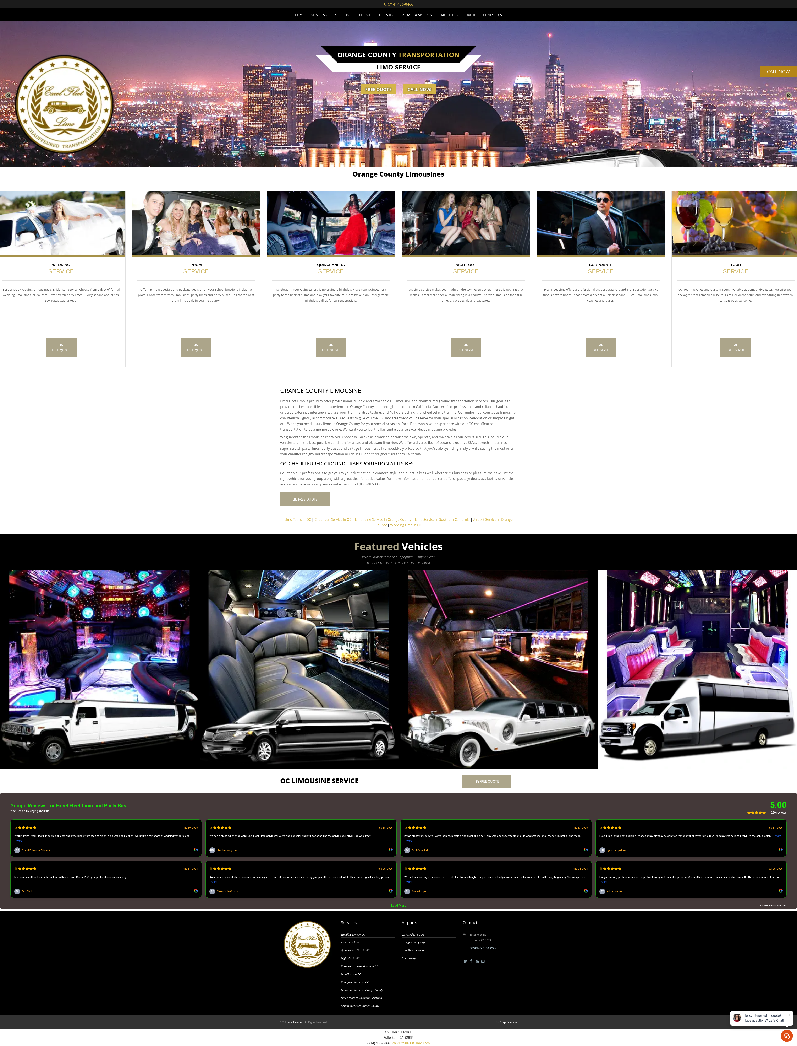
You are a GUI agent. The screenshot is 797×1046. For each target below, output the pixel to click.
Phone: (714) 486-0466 (483, 948)
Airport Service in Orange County (360, 1006)
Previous (8, 95)
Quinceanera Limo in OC (355, 950)
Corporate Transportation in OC (359, 966)
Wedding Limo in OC (406, 525)
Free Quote (378, 89)
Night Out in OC (350, 958)
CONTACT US (492, 15)
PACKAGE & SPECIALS (416, 15)
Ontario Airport (410, 958)
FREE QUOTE (61, 350)
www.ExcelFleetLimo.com (410, 1043)
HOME (299, 15)
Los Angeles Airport (413, 934)
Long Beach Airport (413, 950)
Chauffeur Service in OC (332, 519)
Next (789, 95)
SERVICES (318, 15)
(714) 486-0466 (400, 4)
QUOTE (471, 15)
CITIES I (365, 15)
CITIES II (385, 15)
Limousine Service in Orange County (383, 519)
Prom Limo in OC (351, 942)
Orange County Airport (415, 942)
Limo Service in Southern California (442, 519)
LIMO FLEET (448, 15)
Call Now (778, 71)
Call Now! (420, 89)
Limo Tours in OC (298, 519)
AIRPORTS (342, 15)
